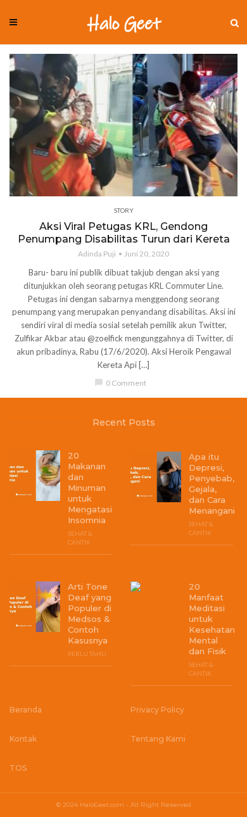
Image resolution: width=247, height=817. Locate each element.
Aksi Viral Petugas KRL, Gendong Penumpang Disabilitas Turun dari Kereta (124, 232)
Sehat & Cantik (80, 537)
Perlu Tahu (87, 653)
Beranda (26, 709)
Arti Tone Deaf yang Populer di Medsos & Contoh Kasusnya (89, 613)
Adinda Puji (97, 253)
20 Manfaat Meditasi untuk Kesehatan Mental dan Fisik (210, 618)
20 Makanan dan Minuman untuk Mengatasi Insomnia (89, 487)
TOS (18, 768)
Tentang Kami (158, 739)
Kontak (23, 739)
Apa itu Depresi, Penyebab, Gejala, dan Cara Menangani (210, 484)
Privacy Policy (157, 709)
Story (124, 210)
